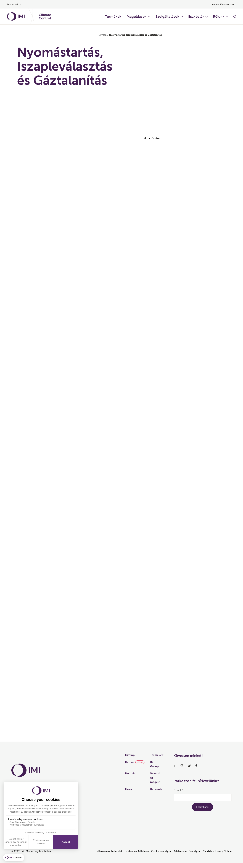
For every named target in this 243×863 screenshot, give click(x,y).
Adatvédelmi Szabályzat (187, 851)
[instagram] (189, 765)
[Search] (234, 16)
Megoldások (137, 16)
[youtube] (182, 765)
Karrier (129, 762)
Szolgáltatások (167, 16)
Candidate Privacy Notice (217, 851)
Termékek (113, 16)
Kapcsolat (156, 789)
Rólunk (218, 16)
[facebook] (196, 765)
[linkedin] (174, 765)
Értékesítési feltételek (137, 851)
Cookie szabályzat (161, 851)
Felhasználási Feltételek (109, 851)
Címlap (103, 34)
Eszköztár (196, 16)
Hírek (128, 789)
